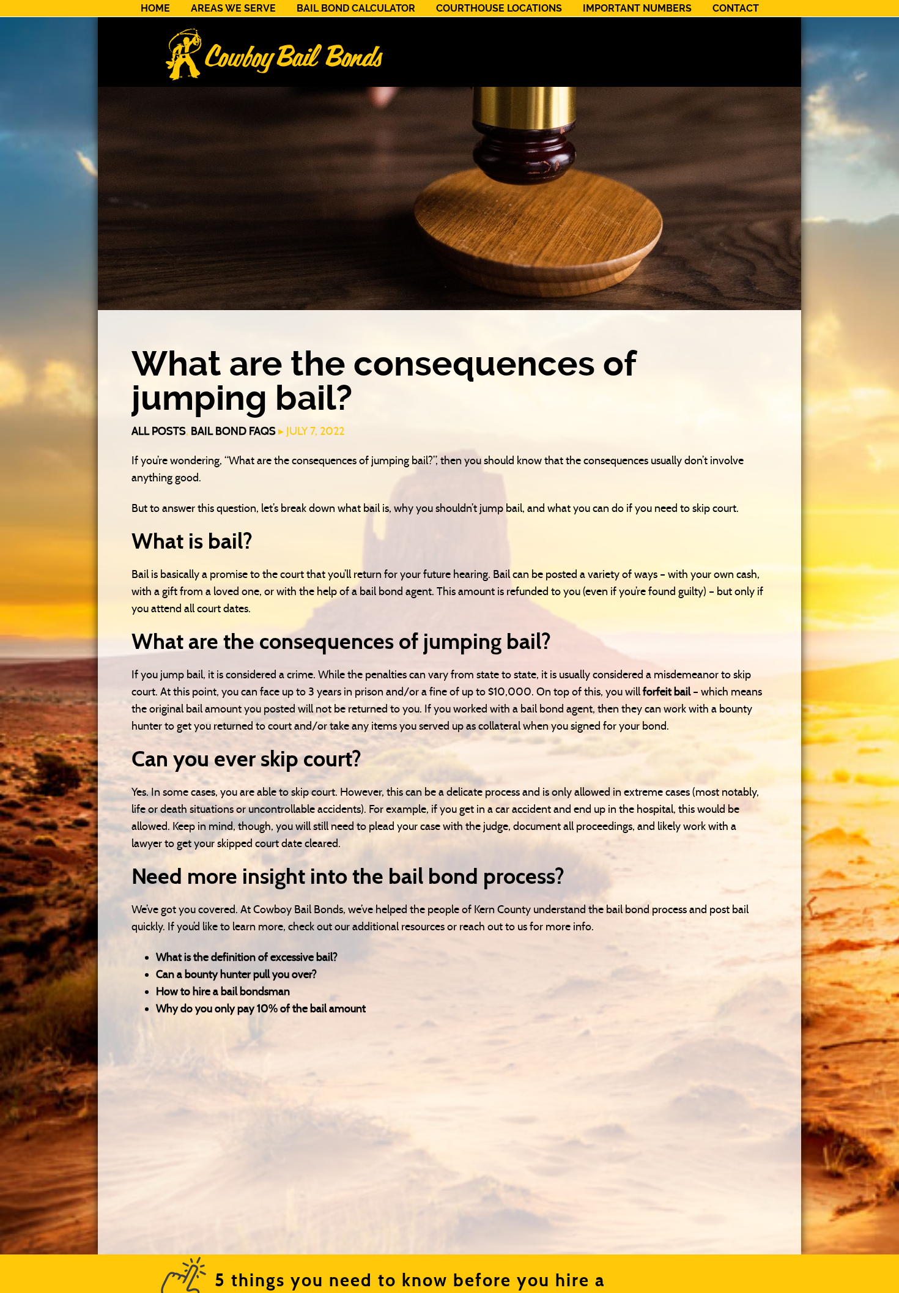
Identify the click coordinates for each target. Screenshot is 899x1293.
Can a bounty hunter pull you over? (236, 974)
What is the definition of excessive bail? (247, 957)
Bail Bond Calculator (356, 8)
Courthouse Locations (499, 8)
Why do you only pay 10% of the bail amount (261, 1008)
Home (155, 8)
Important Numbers (637, 8)
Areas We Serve (233, 8)
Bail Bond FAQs (233, 431)
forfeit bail (666, 691)
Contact (735, 8)
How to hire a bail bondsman (223, 991)
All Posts (158, 431)
